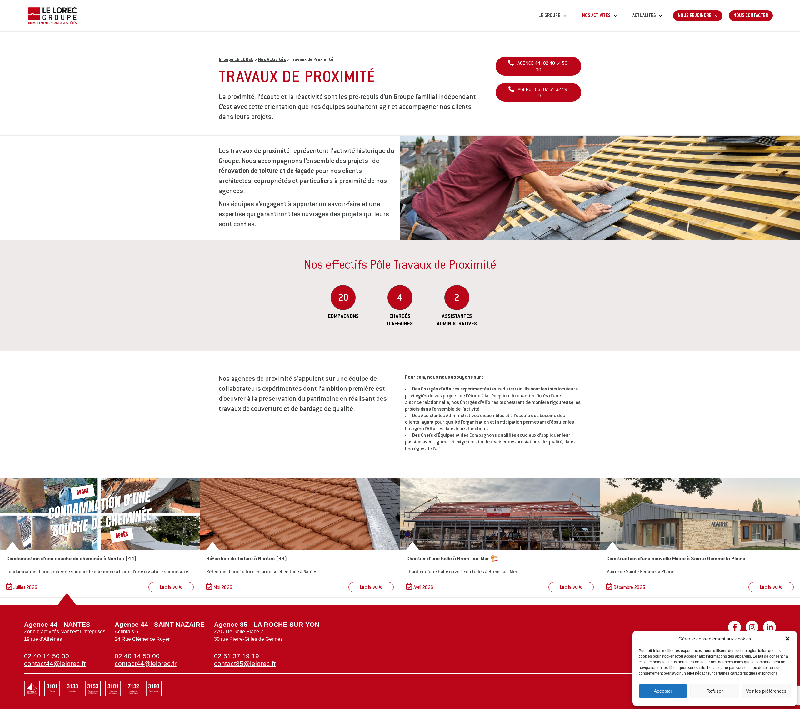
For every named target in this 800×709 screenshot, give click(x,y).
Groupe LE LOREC (236, 60)
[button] (787, 638)
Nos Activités (272, 60)
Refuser (715, 691)
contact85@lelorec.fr (245, 663)
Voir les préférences (766, 691)
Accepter (663, 691)
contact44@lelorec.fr (55, 663)
